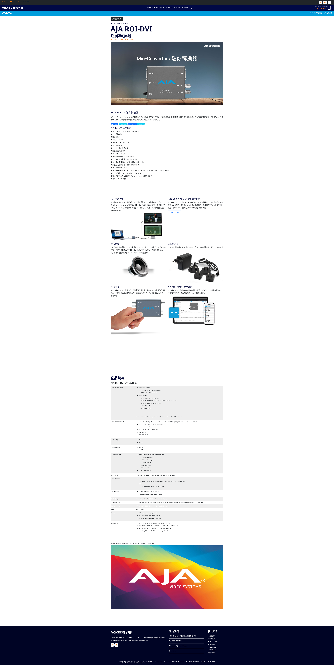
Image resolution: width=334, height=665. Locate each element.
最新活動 (169, 7)
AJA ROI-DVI (123, 124)
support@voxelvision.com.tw (180, 646)
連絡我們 (174, 631)
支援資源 (212, 639)
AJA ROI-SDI (141, 124)
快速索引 (213, 631)
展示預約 (212, 636)
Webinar (212, 644)
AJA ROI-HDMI (132, 124)
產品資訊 (159, 7)
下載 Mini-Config (174, 212)
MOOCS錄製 (213, 642)
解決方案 (150, 7)
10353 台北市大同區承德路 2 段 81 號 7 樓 (183, 636)
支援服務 (177, 7)
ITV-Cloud (212, 650)
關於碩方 (185, 7)
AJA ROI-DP (114, 124)
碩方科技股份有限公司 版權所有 (129, 662)
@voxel (173, 651)
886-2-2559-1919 (176, 641)
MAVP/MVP (213, 647)
